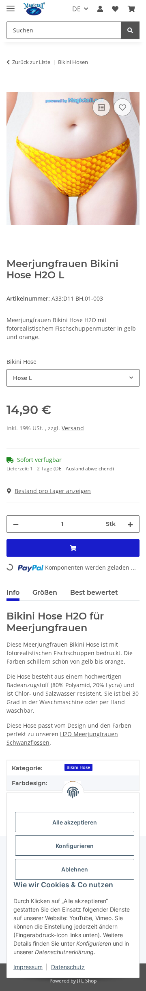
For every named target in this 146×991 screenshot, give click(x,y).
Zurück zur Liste (31, 62)
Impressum (28, 966)
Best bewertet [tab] (94, 592)
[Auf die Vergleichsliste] (101, 107)
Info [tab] (12, 592)
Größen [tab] (44, 592)
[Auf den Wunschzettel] (122, 107)
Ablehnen (74, 869)
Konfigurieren (75, 845)
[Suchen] (130, 30)
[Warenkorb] (131, 9)
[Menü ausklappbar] (10, 5)
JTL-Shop (87, 980)
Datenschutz (68, 966)
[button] (100, 9)
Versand (73, 428)
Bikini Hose (78, 767)
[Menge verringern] (16, 524)
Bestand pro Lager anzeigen (53, 491)
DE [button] (76, 8)
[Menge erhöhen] (130, 524)
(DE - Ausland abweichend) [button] (84, 468)
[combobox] (73, 378)
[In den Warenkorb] (12, 87)
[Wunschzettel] (115, 9)
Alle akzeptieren (74, 822)
